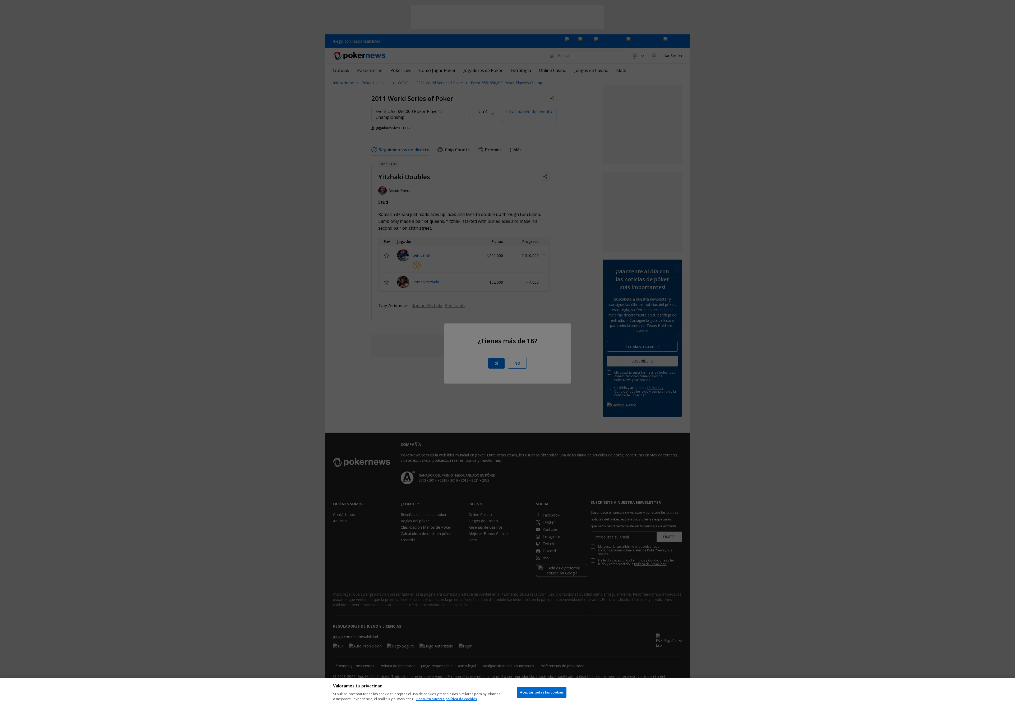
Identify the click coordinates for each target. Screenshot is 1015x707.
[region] (507, 692)
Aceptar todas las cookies (542, 692)
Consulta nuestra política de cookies (446, 698)
